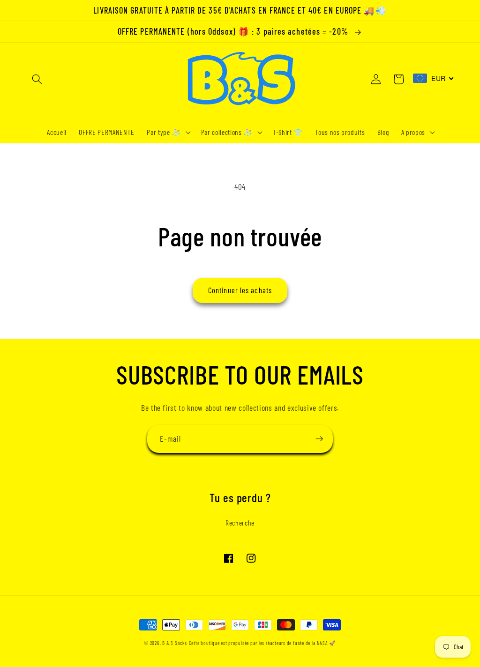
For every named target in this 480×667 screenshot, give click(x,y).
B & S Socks (174, 643)
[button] (37, 79)
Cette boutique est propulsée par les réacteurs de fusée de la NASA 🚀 (262, 643)
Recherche (240, 523)
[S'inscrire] (319, 439)
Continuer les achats (240, 290)
